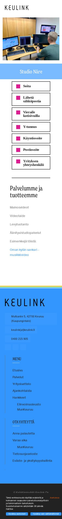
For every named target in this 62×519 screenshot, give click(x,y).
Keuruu (33, 262)
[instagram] (16, 347)
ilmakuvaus (27, 262)
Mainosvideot (50, 262)
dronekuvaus (18, 262)
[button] (31, 86)
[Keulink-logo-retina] (17, 6)
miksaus (7, 264)
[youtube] (23, 347)
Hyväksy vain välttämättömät (46, 514)
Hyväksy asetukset (16, 514)
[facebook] (8, 347)
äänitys (11, 262)
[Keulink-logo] (25, 300)
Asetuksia (55, 498)
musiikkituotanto (16, 264)
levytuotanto (41, 262)
